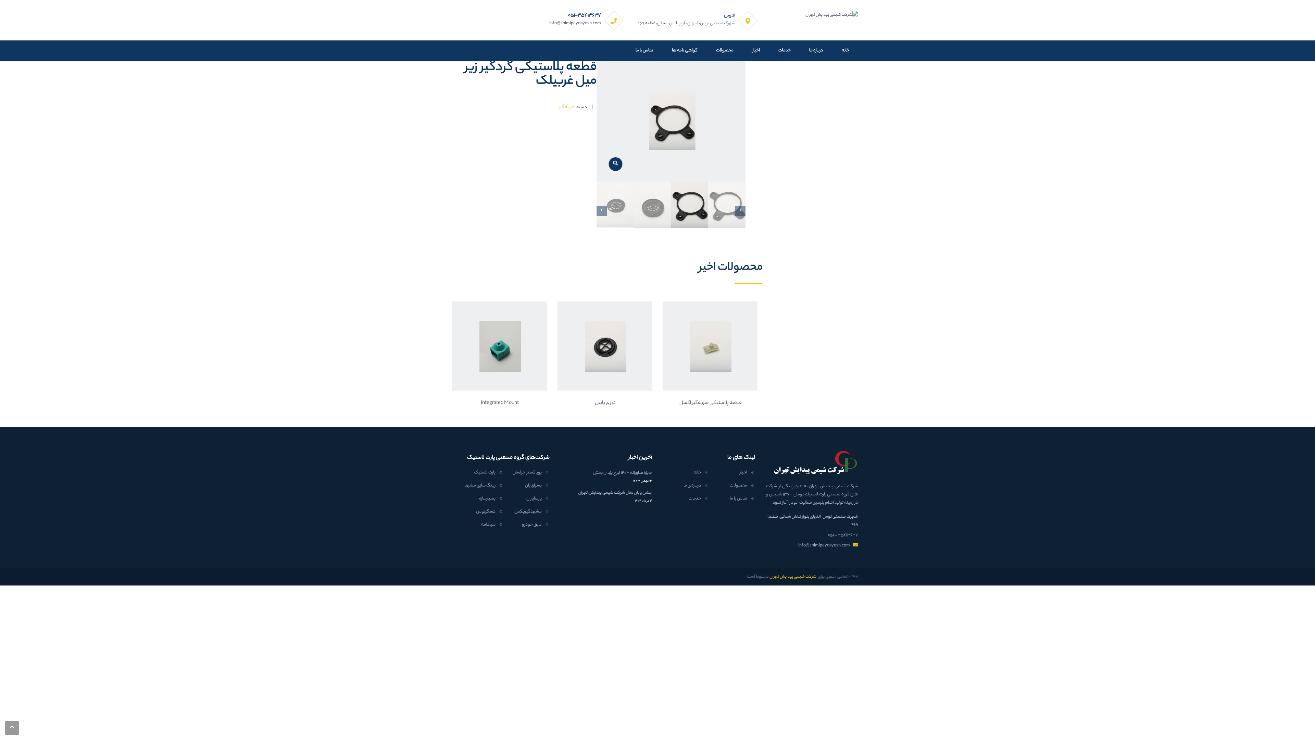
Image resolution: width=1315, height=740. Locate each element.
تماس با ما (644, 50)
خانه (845, 50)
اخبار (756, 50)
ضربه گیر (567, 107)
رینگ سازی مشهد (480, 485)
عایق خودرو (532, 524)
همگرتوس (486, 511)
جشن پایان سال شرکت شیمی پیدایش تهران (615, 492)
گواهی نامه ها (685, 50)
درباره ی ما (692, 485)
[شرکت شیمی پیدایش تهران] (831, 14)
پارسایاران (534, 498)
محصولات (725, 50)
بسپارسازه (487, 498)
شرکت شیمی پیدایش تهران (792, 576)
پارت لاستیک (485, 472)
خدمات (784, 50)
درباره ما (816, 50)
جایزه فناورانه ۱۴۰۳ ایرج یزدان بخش (622, 473)
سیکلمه (488, 524)
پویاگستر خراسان (527, 472)
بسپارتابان (533, 485)
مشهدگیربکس (528, 511)
